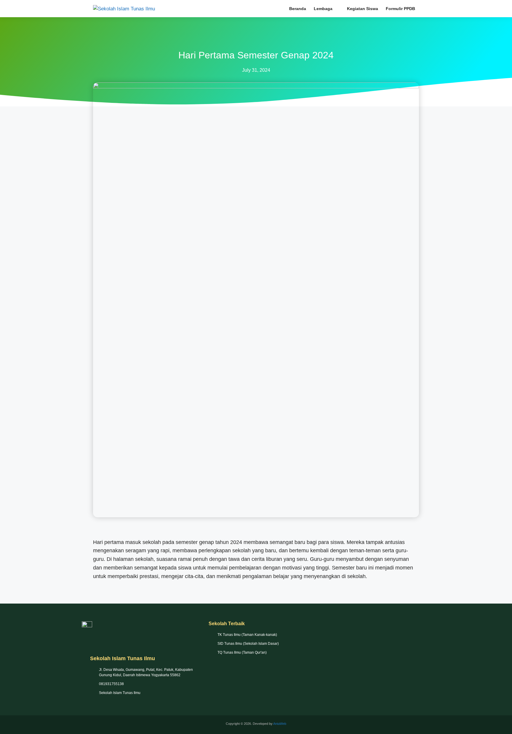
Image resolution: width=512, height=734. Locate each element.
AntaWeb (279, 723)
